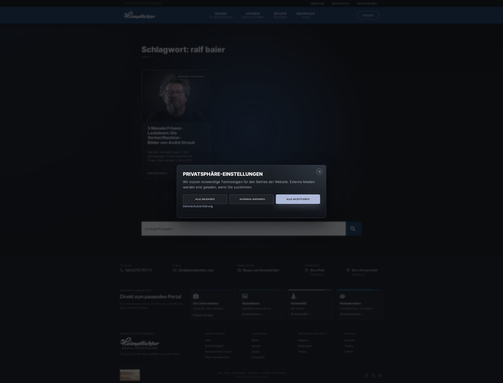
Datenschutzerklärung (198, 206)
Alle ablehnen (205, 199)
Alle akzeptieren (297, 199)
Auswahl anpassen (252, 199)
